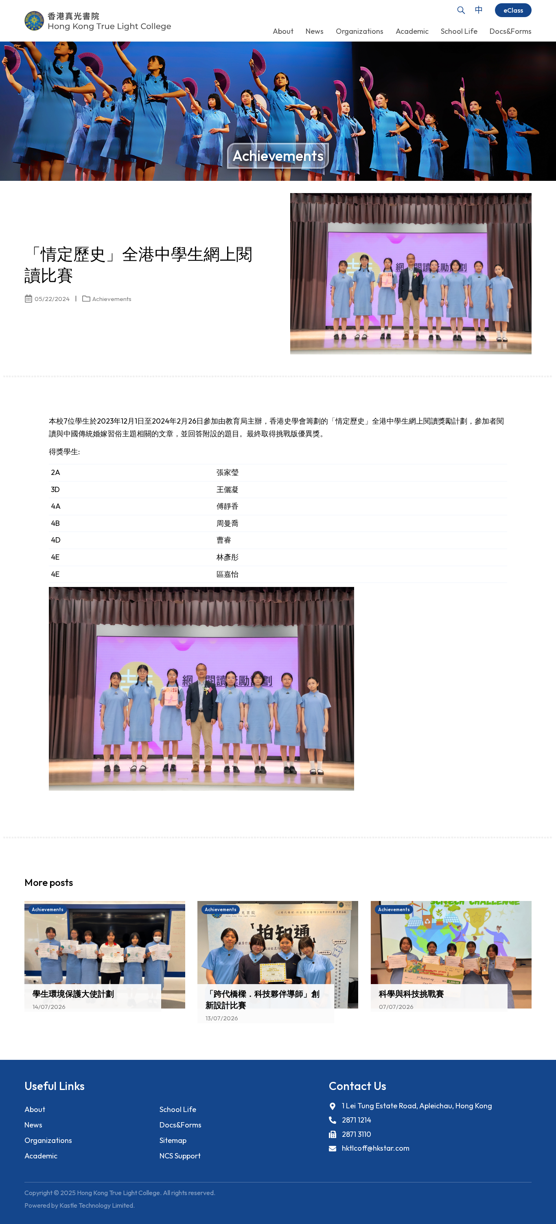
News (33, 1125)
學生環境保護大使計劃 (73, 994)
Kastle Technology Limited (96, 1205)
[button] (511, 885)
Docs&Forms (180, 1125)
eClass (513, 10)
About (34, 1109)
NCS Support (180, 1155)
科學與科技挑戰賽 (411, 994)
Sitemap (173, 1140)
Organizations (48, 1140)
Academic (40, 1155)
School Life (178, 1109)
